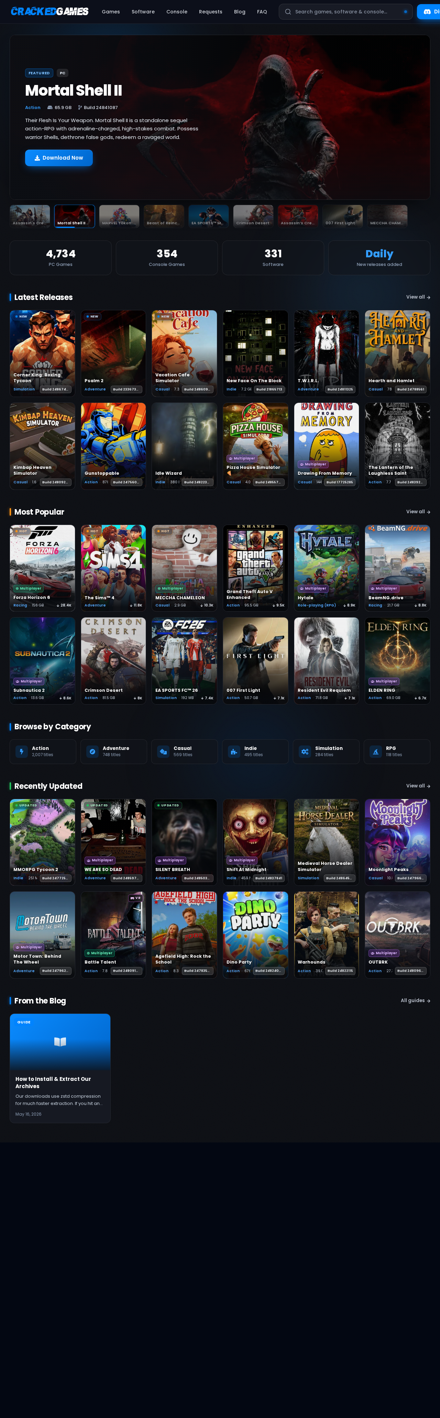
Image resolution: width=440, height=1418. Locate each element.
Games (111, 11)
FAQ (262, 11)
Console (176, 11)
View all (415, 297)
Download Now (63, 161)
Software (143, 11)
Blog (239, 11)
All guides (413, 1000)
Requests (210, 11)
